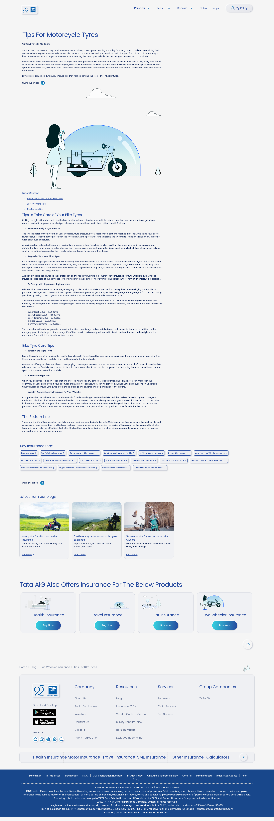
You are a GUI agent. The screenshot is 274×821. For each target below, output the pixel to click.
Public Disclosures (86, 706)
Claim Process (167, 706)
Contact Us (82, 722)
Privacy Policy (135, 775)
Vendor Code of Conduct (132, 714)
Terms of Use (53, 775)
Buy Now (48, 625)
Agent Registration (86, 737)
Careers (80, 730)
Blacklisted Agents (226, 775)
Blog (33, 667)
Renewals (164, 698)
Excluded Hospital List (129, 737)
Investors (80, 714)
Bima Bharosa (204, 775)
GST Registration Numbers (107, 775)
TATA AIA (205, 698)
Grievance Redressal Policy (162, 775)
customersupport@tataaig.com (215, 809)
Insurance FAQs (126, 706)
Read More (27, 554)
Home (23, 667)
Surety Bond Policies (129, 722)
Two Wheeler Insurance (55, 667)
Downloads (71, 775)
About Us (80, 698)
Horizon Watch (125, 730)
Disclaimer (35, 775)
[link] (44, 530)
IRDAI (85, 775)
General (187, 775)
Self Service (165, 714)
